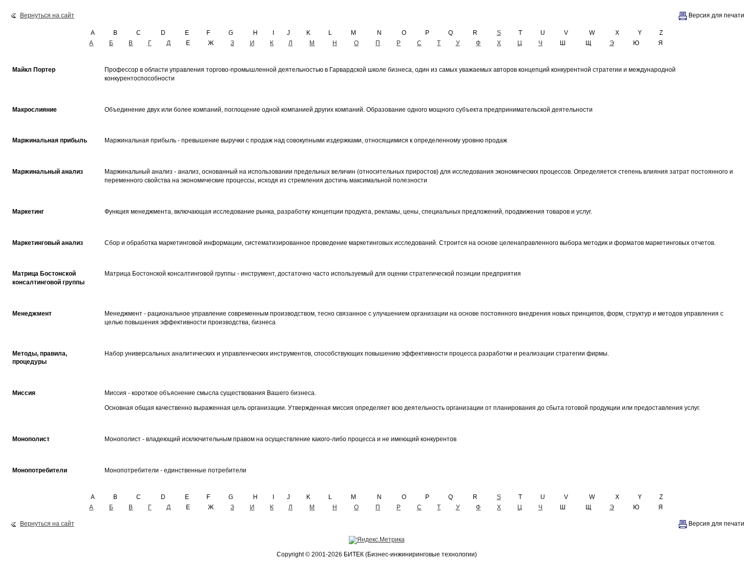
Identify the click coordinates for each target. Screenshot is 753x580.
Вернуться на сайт (47, 15)
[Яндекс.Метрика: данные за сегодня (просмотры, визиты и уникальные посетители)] (377, 540)
